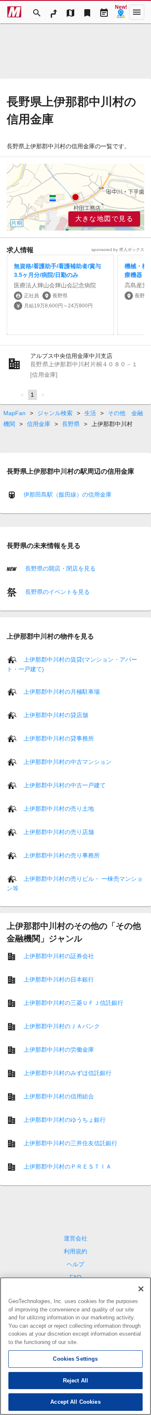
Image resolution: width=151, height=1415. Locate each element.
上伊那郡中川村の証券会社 (58, 955)
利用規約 (75, 1251)
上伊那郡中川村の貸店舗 (55, 714)
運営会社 (75, 1238)
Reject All (75, 1380)
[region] (75, 197)
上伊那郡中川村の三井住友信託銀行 (70, 1142)
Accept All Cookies (75, 1402)
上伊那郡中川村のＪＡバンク (61, 1025)
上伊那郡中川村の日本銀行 (58, 979)
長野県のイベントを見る (56, 591)
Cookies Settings (75, 1359)
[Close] (141, 1289)
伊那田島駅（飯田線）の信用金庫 (67, 494)
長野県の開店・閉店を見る (59, 568)
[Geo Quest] (120, 12)
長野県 (71, 424)
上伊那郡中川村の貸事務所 (58, 738)
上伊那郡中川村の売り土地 (58, 808)
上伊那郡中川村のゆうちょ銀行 (64, 1119)
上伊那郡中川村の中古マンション (67, 761)
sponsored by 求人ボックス (117, 249)
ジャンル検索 (55, 413)
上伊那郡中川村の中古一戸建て (64, 784)
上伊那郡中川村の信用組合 (58, 1096)
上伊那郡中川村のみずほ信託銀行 (67, 1072)
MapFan (14, 413)
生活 (90, 413)
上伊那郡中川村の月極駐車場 (61, 691)
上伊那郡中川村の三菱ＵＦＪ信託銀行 (73, 1002)
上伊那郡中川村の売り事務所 (61, 855)
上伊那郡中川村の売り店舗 (58, 831)
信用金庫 (38, 424)
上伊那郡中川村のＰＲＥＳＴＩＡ (67, 1166)
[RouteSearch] (53, 12)
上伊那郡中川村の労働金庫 (58, 1049)
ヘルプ (75, 1264)
